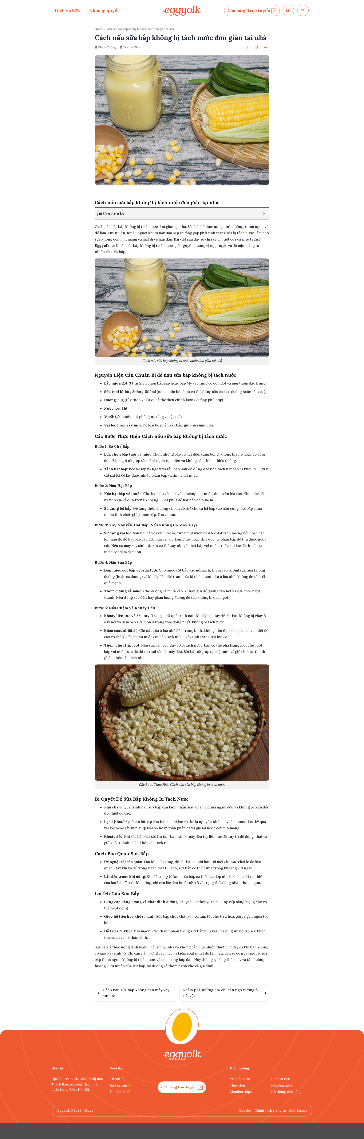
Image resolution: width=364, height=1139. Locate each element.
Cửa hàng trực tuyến (249, 10)
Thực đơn (237, 1085)
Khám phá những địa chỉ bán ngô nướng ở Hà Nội (220, 992)
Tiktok (115, 1079)
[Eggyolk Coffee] (182, 11)
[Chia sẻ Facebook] (247, 47)
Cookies (245, 1110)
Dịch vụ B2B (67, 10)
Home (99, 29)
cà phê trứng (248, 239)
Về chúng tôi (240, 1079)
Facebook (117, 1091)
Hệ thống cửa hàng (286, 1091)
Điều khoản (298, 1110)
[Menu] (303, 10)
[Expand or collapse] (264, 213)
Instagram (118, 1085)
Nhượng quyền (104, 10)
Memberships (241, 1091)
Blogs (88, 1110)
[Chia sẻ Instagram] (256, 47)
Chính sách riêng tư (270, 1110)
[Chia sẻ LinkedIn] (265, 47)
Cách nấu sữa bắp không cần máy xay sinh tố (136, 992)
